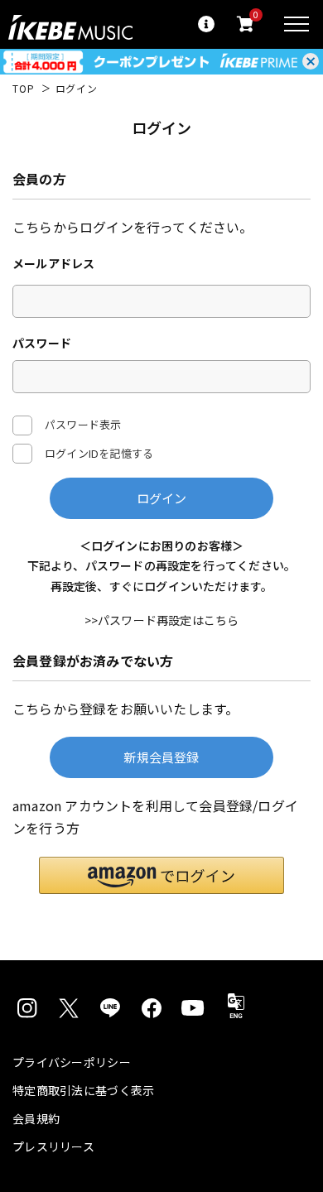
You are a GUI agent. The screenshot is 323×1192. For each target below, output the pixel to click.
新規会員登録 (161, 757)
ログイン (162, 498)
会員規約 (36, 1118)
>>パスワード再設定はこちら (161, 620)
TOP (23, 88)
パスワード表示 (83, 423)
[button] (161, 875)
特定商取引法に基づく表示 (83, 1090)
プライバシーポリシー (71, 1062)
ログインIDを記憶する (99, 453)
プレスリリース (53, 1146)
